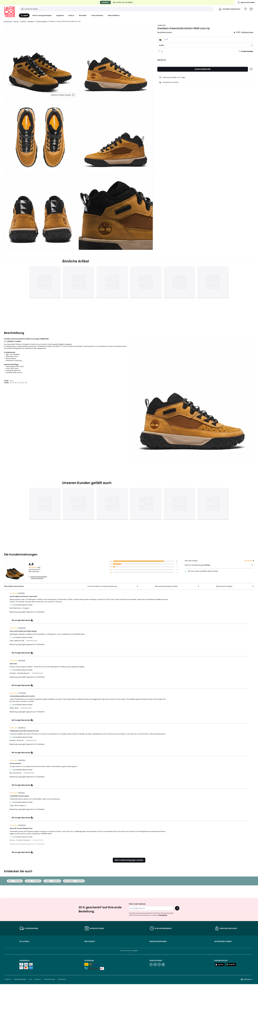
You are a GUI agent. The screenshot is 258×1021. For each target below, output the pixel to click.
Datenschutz (37, 979)
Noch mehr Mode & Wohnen (222, 941)
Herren (16, 21)
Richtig (207, 565)
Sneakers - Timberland (52, 881)
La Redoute (7, 21)
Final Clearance (97, 15)
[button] (251, 9)
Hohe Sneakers (41, 21)
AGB (30, 979)
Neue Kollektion (114, 15)
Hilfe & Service (24, 941)
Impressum (8, 979)
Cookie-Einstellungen (49, 979)
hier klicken (163, 915)
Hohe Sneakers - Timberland (74, 881)
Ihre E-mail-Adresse (137, 904)
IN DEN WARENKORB (202, 69)
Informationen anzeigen (129, 951)
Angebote (60, 15)
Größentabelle (247, 51)
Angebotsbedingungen (20, 979)
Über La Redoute (89, 941)
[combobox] (112, 586)
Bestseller (83, 15)
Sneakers (31, 21)
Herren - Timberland (15, 881)
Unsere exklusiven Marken (157, 941)
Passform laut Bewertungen (197, 565)
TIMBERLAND (161, 25)
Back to (71, 15)
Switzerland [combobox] (247, 979)
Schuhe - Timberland (33, 881)
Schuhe (23, 21)
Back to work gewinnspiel (42, 15)
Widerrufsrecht (62, 979)
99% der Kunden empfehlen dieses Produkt (202, 571)
